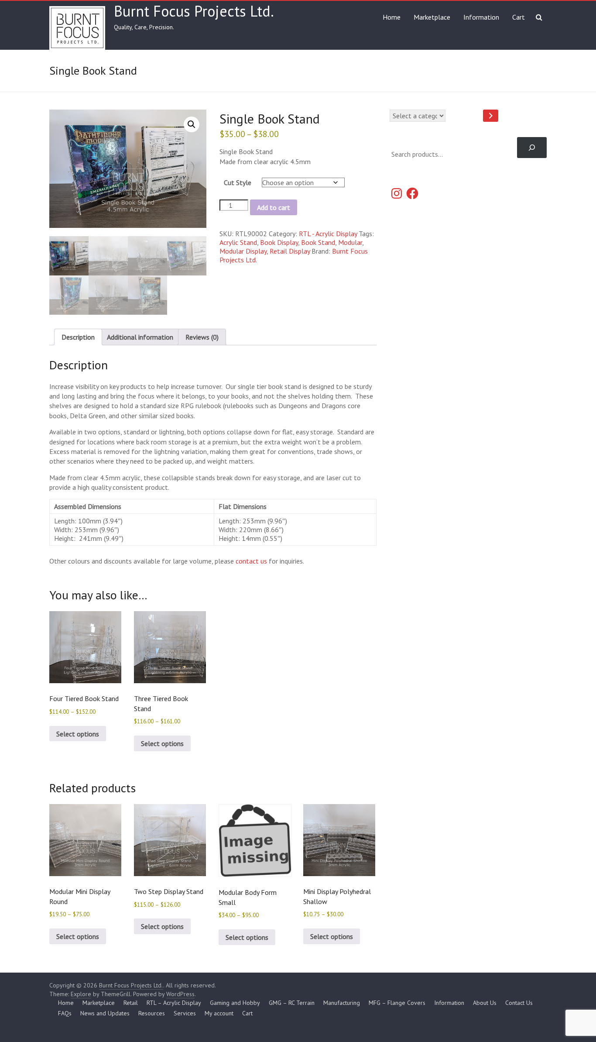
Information (481, 17)
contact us (251, 561)
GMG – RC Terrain (292, 1003)
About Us (485, 1003)
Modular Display (243, 251)
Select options (77, 733)
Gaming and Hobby (235, 1003)
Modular (350, 242)
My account (219, 1013)
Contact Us (519, 1003)
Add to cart (273, 207)
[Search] (532, 147)
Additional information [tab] (140, 337)
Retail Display (290, 251)
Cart (518, 17)
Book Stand (318, 242)
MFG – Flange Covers (397, 1003)
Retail (130, 1003)
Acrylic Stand (238, 242)
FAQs (65, 1013)
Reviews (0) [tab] (202, 337)
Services (185, 1013)
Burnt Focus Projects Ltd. (194, 11)
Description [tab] (78, 337)
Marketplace (432, 17)
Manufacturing (341, 1003)
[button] (191, 124)
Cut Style (237, 182)
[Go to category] (490, 116)
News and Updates (105, 1013)
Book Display (279, 242)
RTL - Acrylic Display (328, 233)
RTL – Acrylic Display (174, 1003)
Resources (151, 1013)
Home (392, 17)
